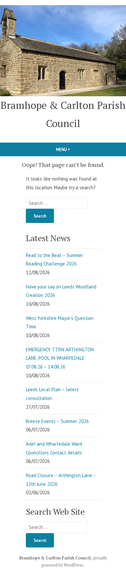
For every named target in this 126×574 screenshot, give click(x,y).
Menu (74, 149)
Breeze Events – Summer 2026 (57, 421)
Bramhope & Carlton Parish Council (55, 558)
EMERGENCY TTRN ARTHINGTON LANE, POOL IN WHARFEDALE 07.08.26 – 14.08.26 (60, 358)
